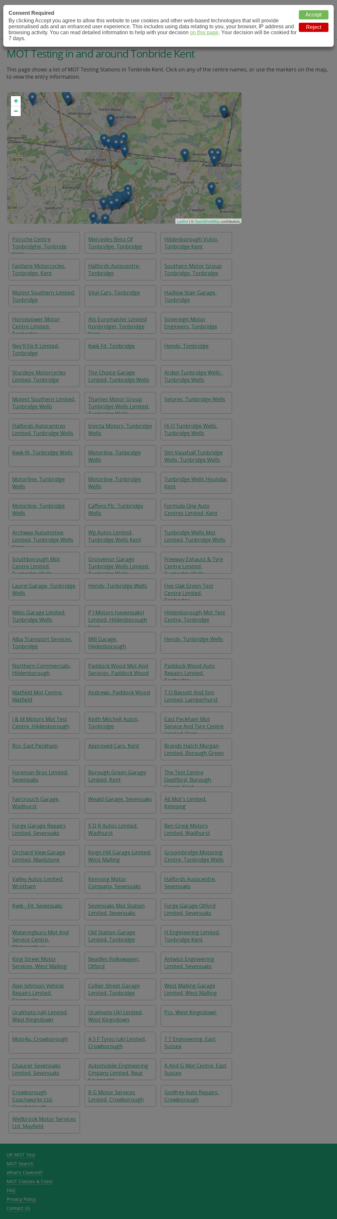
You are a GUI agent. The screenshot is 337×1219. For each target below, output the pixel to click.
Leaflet (182, 221)
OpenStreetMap (207, 221)
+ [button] (16, 101)
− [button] (16, 111)
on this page (204, 32)
